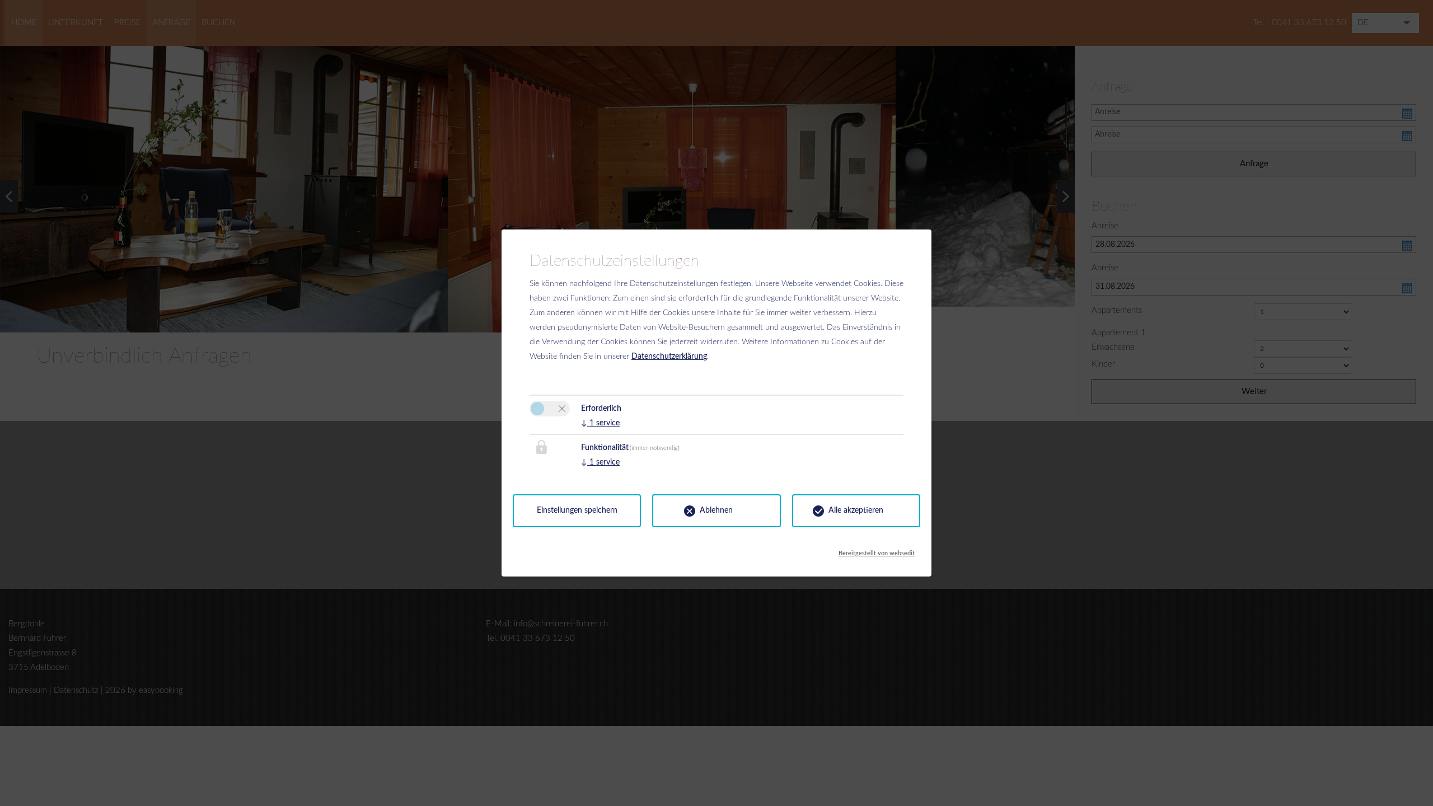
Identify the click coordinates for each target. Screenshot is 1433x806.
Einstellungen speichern (577, 510)
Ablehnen (716, 510)
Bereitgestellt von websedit (877, 550)
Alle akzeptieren (855, 510)
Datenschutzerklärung (669, 356)
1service (600, 423)
